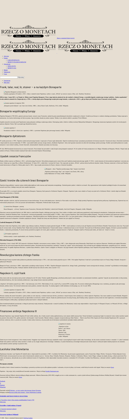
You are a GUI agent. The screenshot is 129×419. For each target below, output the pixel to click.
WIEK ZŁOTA (12, 66)
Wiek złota (6, 82)
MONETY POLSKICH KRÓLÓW (17, 62)
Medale (6, 70)
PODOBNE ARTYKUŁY (7, 396)
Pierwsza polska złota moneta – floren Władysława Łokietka (25, 392)
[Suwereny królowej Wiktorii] (8, 409)
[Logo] (28, 53)
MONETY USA (12, 68)
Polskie (6, 58)
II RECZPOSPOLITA (13, 60)
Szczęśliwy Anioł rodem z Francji (10, 405)
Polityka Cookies (27, 418)
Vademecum (7, 72)
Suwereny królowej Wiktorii (9, 414)
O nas (5, 74)
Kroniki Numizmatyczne (52, 371)
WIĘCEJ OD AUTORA (21, 396)
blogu (112, 367)
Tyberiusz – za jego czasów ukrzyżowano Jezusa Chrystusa (25, 390)
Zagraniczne (7, 64)
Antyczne (6, 56)
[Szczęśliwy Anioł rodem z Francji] (17, 400)
